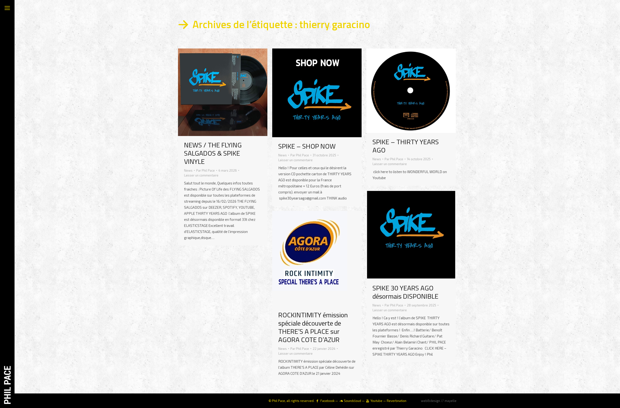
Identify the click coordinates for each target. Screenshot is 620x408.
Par (205, 170)
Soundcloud (352, 401)
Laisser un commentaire (201, 175)
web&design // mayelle (439, 401)
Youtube (376, 401)
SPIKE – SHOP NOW (307, 146)
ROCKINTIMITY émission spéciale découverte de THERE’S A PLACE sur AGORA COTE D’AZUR (313, 327)
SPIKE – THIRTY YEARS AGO (405, 145)
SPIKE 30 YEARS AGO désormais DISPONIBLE (405, 292)
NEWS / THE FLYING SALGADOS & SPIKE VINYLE (213, 153)
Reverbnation (396, 401)
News (188, 170)
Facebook (327, 401)
